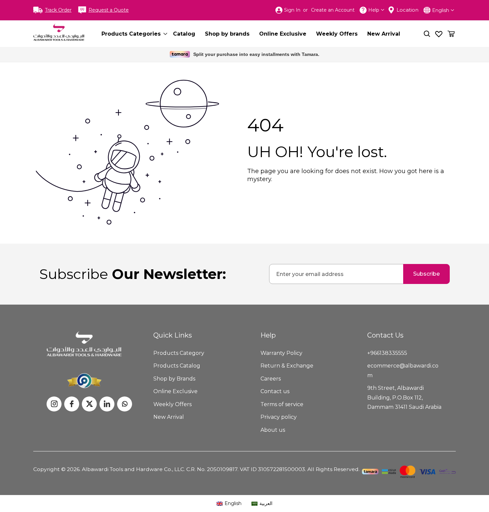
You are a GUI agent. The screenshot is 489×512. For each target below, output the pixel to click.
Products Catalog (176, 366)
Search (427, 34)
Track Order (58, 10)
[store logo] (58, 32)
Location (407, 10)
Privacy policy (278, 417)
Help (373, 10)
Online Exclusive (175, 391)
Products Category (178, 353)
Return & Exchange (286, 366)
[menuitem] (132, 34)
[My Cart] (451, 33)
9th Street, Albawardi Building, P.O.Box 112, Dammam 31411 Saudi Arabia (404, 397)
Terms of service (281, 404)
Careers (270, 379)
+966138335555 (387, 353)
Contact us (274, 391)
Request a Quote (108, 10)
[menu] (256, 34)
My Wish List (438, 33)
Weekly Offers (172, 404)
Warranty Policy (281, 353)
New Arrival (168, 417)
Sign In (292, 10)
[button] (443, 10)
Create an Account (333, 10)
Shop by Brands (174, 379)
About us (272, 430)
